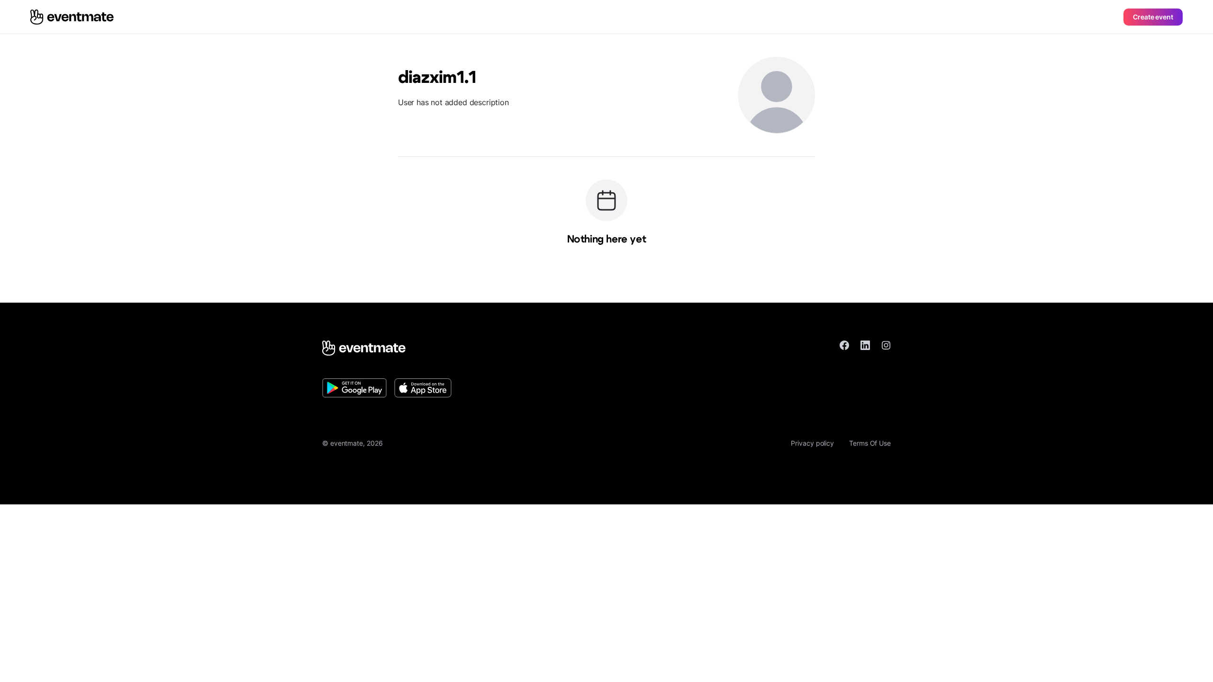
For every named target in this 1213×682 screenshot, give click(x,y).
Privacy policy (812, 443)
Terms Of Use (870, 443)
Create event (1153, 17)
